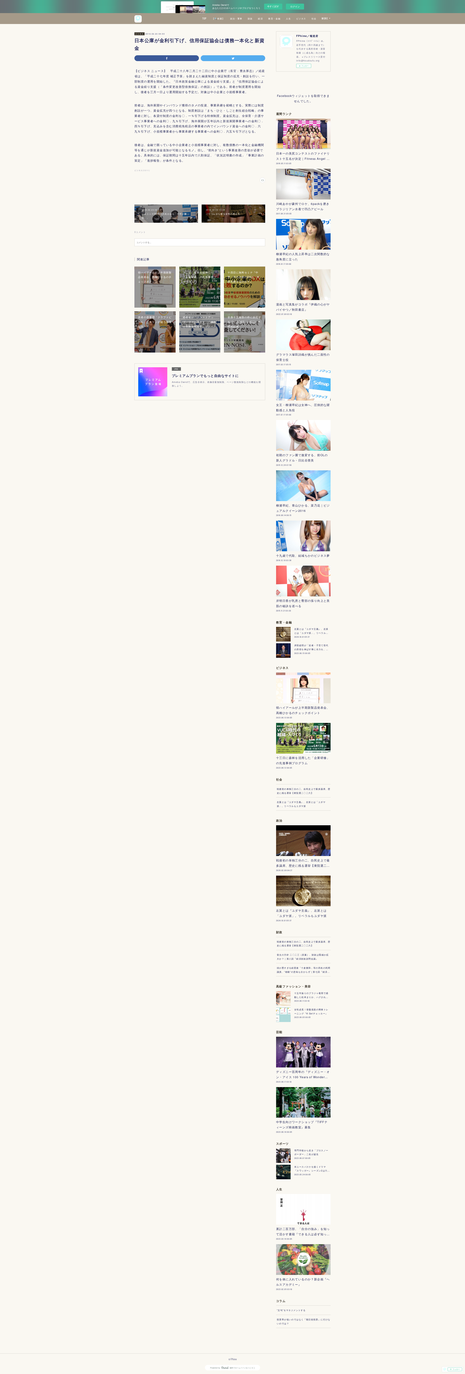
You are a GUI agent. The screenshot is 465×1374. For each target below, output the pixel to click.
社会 (314, 18)
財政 (250, 18)
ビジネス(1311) (142, 170)
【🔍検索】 (218, 18)
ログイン (295, 6)
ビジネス (301, 18)
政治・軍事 (236, 18)
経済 (260, 18)
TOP (204, 18)
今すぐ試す (273, 6)
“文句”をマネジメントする (291, 1310)
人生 (288, 18)
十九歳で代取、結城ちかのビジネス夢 (303, 555)
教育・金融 (274, 18)
